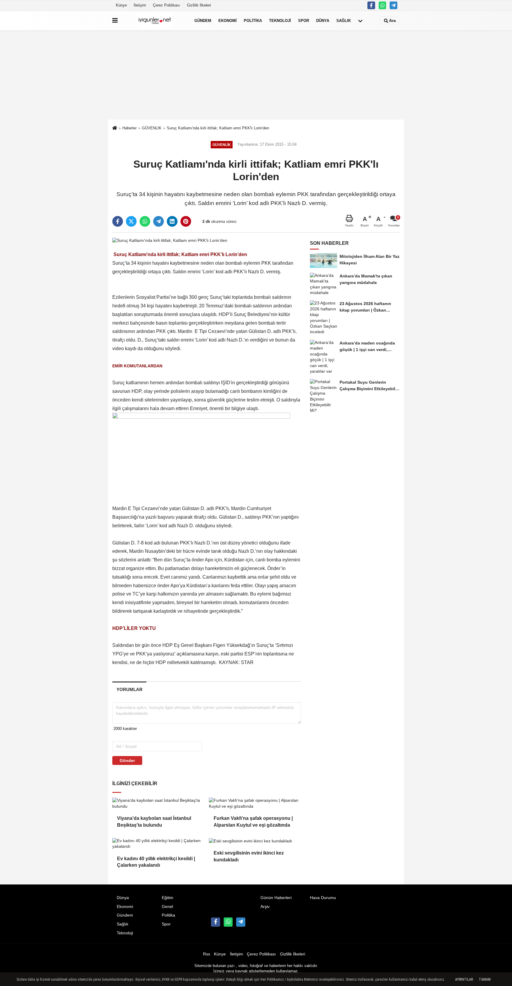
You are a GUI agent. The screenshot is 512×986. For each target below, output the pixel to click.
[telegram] (158, 221)
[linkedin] (172, 221)
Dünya (322, 20)
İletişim (140, 5)
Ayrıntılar (464, 979)
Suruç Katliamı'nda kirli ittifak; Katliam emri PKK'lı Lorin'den (218, 128)
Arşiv (265, 906)
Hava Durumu (323, 898)
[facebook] (117, 221)
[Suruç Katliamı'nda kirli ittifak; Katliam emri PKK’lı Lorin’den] (169, 240)
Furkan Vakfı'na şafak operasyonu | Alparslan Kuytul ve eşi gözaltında (253, 821)
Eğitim (167, 898)
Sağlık (343, 20)
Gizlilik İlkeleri (199, 5)
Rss (206, 954)
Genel (167, 906)
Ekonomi (227, 20)
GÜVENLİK (151, 128)
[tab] (129, 689)
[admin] (393, 5)
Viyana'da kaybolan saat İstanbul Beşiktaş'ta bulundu (154, 821)
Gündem (202, 20)
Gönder (127, 760)
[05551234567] (382, 5)
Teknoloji (280, 20)
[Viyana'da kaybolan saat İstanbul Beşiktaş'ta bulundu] (158, 803)
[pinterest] (185, 221)
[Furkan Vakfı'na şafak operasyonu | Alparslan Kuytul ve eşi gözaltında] (255, 803)
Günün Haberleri (276, 898)
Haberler (129, 128)
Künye (121, 5)
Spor (303, 20)
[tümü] (360, 20)
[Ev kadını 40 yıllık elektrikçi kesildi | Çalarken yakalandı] (158, 844)
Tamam (485, 979)
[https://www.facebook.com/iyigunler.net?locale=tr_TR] (371, 5)
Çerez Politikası (166, 5)
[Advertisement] (256, 75)
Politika (253, 20)
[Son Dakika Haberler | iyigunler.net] (155, 20)
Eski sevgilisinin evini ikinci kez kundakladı (249, 856)
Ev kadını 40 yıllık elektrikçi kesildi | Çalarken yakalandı (156, 862)
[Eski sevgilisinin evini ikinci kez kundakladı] (255, 841)
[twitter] (131, 221)
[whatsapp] (145, 221)
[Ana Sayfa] (114, 128)
